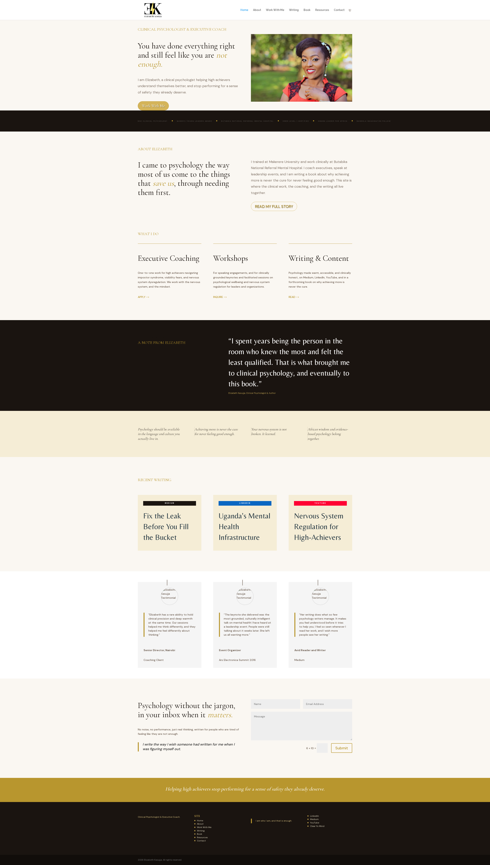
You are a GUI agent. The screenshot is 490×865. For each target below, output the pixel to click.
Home (244, 10)
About (257, 10)
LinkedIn (314, 816)
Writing (294, 10)
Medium (314, 819)
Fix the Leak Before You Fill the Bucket (166, 526)
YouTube (314, 822)
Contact (339, 10)
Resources (322, 10)
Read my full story (274, 206)
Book (307, 10)
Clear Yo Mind (317, 826)
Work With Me (275, 10)
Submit (341, 748)
